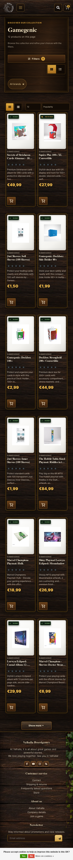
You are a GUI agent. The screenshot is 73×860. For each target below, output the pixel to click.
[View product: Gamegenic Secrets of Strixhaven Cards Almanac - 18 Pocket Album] (20, 159)
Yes (24, 856)
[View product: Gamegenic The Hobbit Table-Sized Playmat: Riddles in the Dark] (52, 463)
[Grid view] (51, 69)
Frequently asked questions (36, 788)
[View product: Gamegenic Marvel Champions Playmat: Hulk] (20, 565)
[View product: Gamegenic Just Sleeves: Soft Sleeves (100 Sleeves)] (20, 261)
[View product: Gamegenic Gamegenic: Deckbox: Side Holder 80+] (52, 261)
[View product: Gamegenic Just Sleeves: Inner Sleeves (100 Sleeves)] (20, 463)
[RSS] (46, 763)
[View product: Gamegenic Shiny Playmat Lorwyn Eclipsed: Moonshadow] (52, 565)
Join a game (36, 816)
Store (36, 792)
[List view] (60, 69)
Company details (36, 812)
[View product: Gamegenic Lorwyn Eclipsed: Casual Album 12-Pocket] (20, 666)
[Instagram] (39, 763)
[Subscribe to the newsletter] (58, 838)
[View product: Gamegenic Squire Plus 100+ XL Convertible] (52, 159)
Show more (35, 725)
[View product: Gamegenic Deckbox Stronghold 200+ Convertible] (52, 362)
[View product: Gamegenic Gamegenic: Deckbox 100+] (20, 362)
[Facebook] (27, 763)
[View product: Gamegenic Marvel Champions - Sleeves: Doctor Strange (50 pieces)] (52, 666)
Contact (36, 780)
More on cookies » (44, 856)
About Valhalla (36, 808)
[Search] (58, 7)
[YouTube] (33, 763)
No (31, 856)
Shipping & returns (36, 784)
